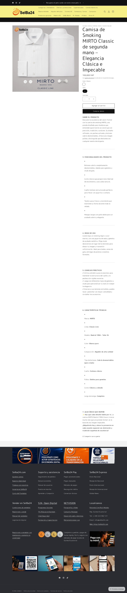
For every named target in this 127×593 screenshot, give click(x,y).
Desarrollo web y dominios (73, 516)
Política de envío (68, 591)
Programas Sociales (45, 508)
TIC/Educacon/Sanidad (46, 512)
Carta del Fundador (19, 493)
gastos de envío (89, 78)
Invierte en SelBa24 (19, 489)
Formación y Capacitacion (47, 520)
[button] (105, 12)
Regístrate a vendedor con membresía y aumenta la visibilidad (22, 535)
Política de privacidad (29, 591)
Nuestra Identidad (19, 481)
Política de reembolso (43, 591)
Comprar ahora (98, 111)
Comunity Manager (71, 512)
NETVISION (70, 503)
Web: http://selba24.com (99, 524)
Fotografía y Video (71, 508)
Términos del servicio (56, 591)
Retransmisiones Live (72, 520)
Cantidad (85, 95)
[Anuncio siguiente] (83, 3)
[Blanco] (84, 84)
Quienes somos (17, 477)
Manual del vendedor (19, 516)
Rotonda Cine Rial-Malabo (99, 508)
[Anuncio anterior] (44, 3)
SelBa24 (19, 591)
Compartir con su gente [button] (92, 436)
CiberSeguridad (43, 516)
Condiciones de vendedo (21, 508)
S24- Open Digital (47, 503)
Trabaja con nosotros (20, 485)
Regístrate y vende (19, 512)
